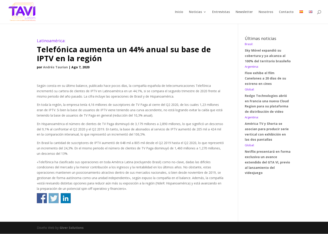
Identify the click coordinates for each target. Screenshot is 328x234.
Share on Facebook (42, 198)
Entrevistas (221, 12)
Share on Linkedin (66, 198)
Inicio (179, 12)
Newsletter (244, 12)
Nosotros (266, 12)
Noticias (195, 12)
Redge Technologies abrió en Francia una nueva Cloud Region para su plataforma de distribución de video (267, 101)
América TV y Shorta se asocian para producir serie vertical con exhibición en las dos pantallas (267, 129)
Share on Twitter (54, 198)
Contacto (286, 12)
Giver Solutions (72, 228)
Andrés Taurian (55, 67)
